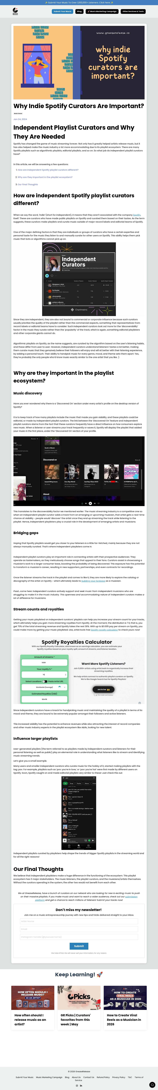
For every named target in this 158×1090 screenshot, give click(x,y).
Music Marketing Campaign (49, 1077)
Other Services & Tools (133, 11)
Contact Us (88, 1077)
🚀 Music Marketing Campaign (102, 11)
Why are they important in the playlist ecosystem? (45, 177)
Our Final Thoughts (28, 184)
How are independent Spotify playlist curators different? (48, 169)
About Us (76, 1077)
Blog (79, 11)
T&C (130, 1077)
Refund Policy (103, 1077)
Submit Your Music (62, 11)
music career (18, 113)
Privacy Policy (118, 1077)
